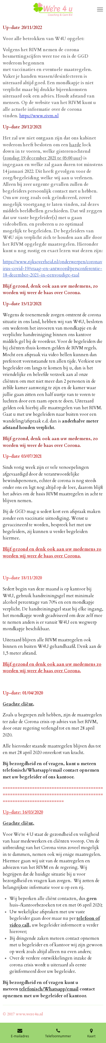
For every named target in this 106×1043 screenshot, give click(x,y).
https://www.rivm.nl (39, 116)
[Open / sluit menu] (100, 9)
